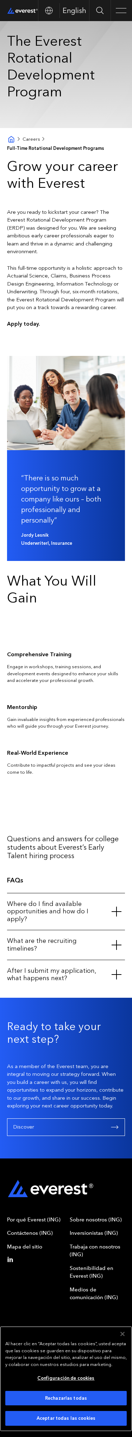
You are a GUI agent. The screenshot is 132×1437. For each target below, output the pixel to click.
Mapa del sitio (24, 1247)
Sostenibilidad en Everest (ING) (91, 1272)
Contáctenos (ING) (30, 1233)
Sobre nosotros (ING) (96, 1219)
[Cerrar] (122, 1334)
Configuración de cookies (65, 1378)
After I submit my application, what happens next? (51, 974)
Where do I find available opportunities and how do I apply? (47, 911)
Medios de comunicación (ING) (94, 1293)
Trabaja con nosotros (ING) (95, 1251)
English (74, 10)
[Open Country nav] (48, 10)
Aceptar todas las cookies (66, 1418)
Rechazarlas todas (66, 1398)
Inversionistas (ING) (94, 1233)
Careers (31, 139)
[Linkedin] (11, 1259)
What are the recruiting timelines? (42, 944)
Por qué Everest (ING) (34, 1219)
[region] (66, 1378)
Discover (23, 1127)
